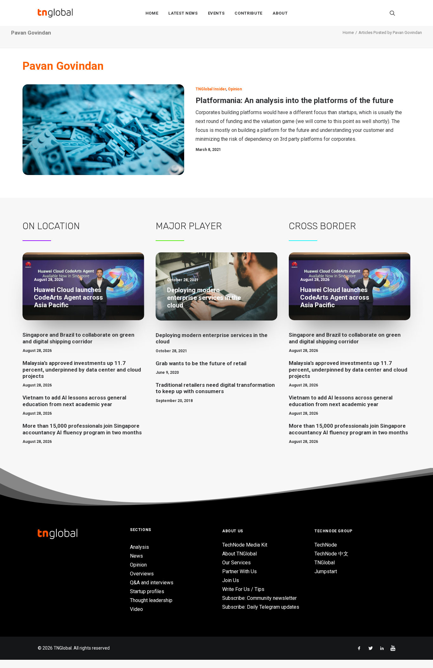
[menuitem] (152, 13)
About (280, 13)
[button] (392, 13)
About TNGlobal (239, 554)
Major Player (189, 226)
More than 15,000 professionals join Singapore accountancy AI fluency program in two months (82, 429)
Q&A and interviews (151, 583)
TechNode (325, 545)
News (136, 556)
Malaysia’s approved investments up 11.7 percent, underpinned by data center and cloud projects (82, 369)
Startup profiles (147, 591)
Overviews (142, 574)
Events (216, 13)
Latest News (182, 13)
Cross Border (322, 226)
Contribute (248, 13)
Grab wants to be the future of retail (201, 363)
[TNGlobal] (55, 13)
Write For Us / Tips (243, 589)
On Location (51, 226)
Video (136, 609)
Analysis (139, 547)
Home (151, 13)
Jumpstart (325, 571)
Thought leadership (151, 600)
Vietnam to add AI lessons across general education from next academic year (74, 400)
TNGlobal (324, 563)
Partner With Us (239, 571)
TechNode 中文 (331, 554)
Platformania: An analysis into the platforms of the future (294, 100)
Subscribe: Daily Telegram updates (260, 607)
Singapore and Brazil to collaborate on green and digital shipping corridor (78, 338)
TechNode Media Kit (244, 545)
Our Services (236, 563)
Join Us (230, 580)
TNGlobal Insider (211, 89)
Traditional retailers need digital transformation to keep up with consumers (215, 388)
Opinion (235, 89)
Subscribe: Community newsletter (259, 598)
